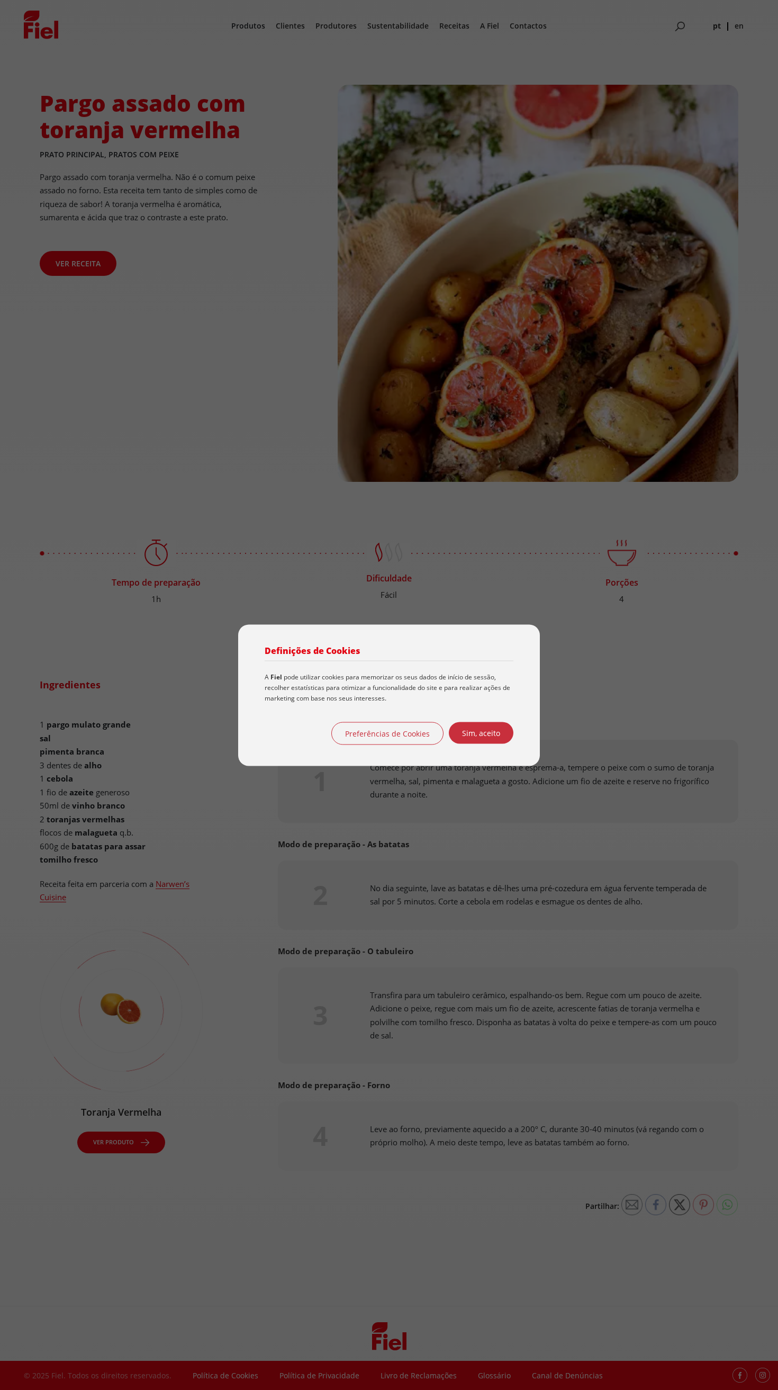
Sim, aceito (481, 733)
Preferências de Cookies (387, 733)
